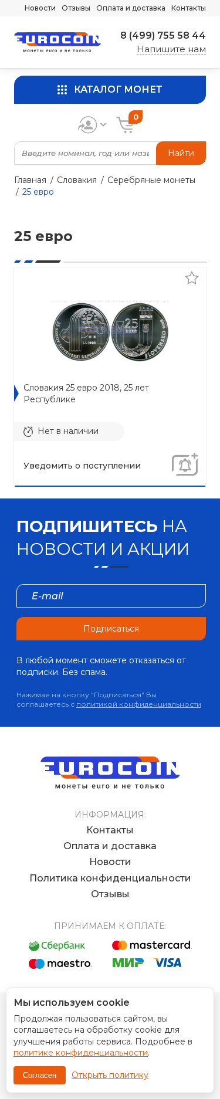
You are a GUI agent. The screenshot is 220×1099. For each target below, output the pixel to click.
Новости (40, 8)
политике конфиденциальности (80, 1052)
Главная (30, 180)
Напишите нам (171, 49)
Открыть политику (110, 1075)
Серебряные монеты (151, 180)
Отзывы (76, 8)
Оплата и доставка (130, 8)
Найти (181, 153)
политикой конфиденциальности (138, 704)
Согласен (39, 1075)
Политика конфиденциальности (110, 878)
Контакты (188, 8)
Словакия (77, 180)
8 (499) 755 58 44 (163, 35)
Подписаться (111, 628)
